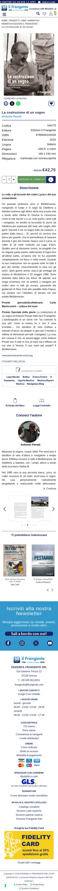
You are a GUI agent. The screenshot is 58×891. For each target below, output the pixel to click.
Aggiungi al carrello (31, 179)
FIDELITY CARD (48, 2)
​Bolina (26, 377)
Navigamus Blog (35, 383)
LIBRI (23, 20)
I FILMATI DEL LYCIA (13, 361)
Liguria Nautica (26, 380)
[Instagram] (22, 643)
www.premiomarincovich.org (17, 355)
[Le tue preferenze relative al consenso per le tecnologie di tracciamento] (5, 886)
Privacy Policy (38, 884)
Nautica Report (45, 380)
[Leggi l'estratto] (41, 400)
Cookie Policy (21, 884)
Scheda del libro (15, 405)
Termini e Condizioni (30, 888)
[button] (4, 14)
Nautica (20, 383)
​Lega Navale (13, 377)
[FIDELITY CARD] (39, 2)
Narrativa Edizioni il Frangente (19, 24)
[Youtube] (50, 643)
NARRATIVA (33, 20)
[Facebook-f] (8, 643)
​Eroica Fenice (40, 377)
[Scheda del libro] (15, 400)
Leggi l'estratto (41, 405)
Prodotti (14, 20)
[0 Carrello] (55, 14)
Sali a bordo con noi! (29, 633)
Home (5, 20)
